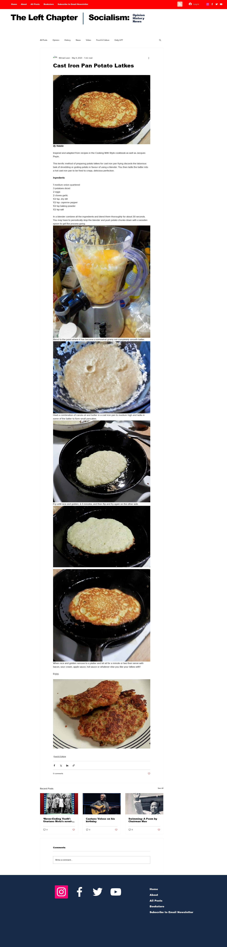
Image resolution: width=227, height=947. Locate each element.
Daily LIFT (119, 40)
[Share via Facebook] (54, 765)
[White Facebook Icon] (79, 891)
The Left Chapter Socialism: (70, 17)
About (154, 894)
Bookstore (157, 906)
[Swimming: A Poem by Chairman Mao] (144, 803)
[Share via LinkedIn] (67, 765)
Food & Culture (102, 40)
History (68, 40)
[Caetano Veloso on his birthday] (102, 803)
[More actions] (148, 57)
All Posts (43, 40)
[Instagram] (207, 4)
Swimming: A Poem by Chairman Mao (142, 820)
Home (154, 889)
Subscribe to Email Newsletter (171, 912)
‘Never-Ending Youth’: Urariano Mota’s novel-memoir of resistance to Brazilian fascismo (58, 820)
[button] (160, 40)
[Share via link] (73, 765)
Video (88, 40)
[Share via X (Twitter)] (61, 765)
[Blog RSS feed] (179, 4)
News (78, 40)
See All (160, 788)
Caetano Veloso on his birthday (100, 820)
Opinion (56, 40)
